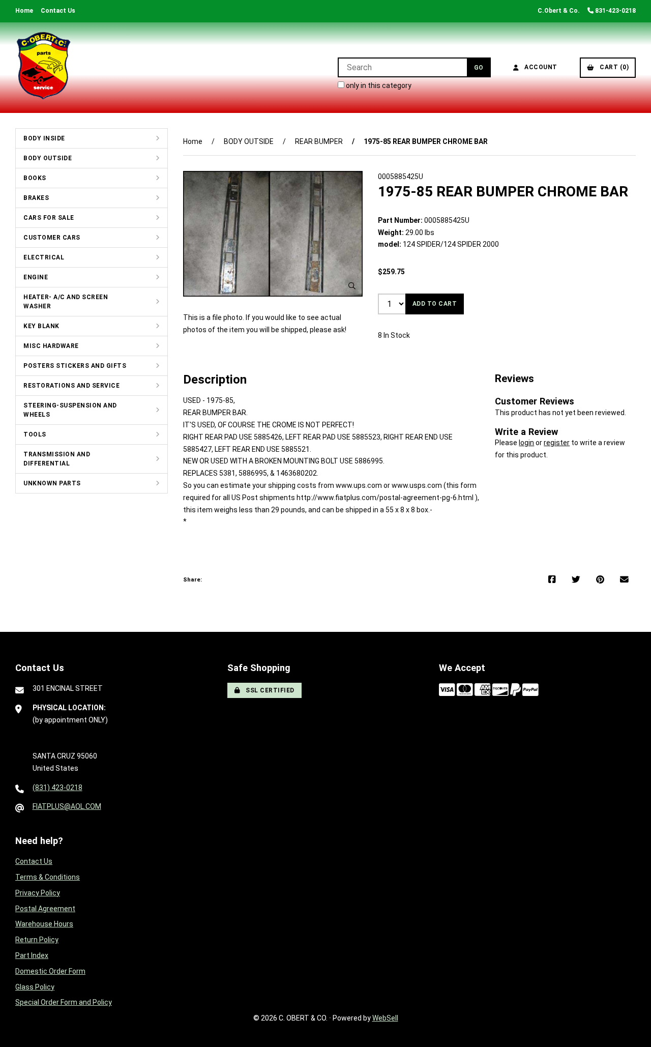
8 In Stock (394, 335)
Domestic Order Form (50, 971)
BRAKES (36, 197)
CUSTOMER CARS (51, 237)
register (557, 443)
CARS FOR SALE (48, 217)
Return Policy (36, 940)
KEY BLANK (41, 326)
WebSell (385, 1018)
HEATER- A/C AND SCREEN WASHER (65, 302)
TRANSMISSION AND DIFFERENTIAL (56, 459)
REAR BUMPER (319, 141)
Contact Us (58, 10)
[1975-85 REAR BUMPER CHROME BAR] (273, 234)
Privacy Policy (37, 893)
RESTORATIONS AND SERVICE (71, 385)
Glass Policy (34, 987)
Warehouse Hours (44, 924)
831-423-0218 (615, 10)
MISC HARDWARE (51, 346)
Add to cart (434, 303)
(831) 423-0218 (57, 787)
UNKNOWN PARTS (52, 483)
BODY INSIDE (44, 138)
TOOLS (34, 434)
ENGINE (35, 277)
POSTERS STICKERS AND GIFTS (74, 365)
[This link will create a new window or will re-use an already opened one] (552, 580)
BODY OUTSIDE (47, 158)
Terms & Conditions (47, 877)
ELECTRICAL (43, 257)
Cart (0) (612, 67)
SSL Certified (268, 690)
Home (24, 10)
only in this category (377, 85)
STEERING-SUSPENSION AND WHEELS (70, 410)
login (526, 443)
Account (539, 67)
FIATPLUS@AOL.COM (67, 806)
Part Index (31, 955)
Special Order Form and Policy (63, 1002)
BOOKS (34, 178)
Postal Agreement (45, 909)
